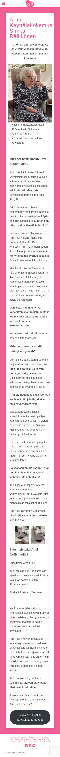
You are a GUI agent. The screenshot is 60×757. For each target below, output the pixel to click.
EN (45, 742)
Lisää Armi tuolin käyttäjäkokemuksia (30, 717)
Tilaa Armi (43, 738)
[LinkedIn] (30, 745)
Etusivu (15, 738)
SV (41, 742)
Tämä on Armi (29, 738)
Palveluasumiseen (21, 740)
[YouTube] (33, 745)
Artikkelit (15, 742)
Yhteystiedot (30, 742)
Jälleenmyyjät (41, 740)
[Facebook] (26, 745)
